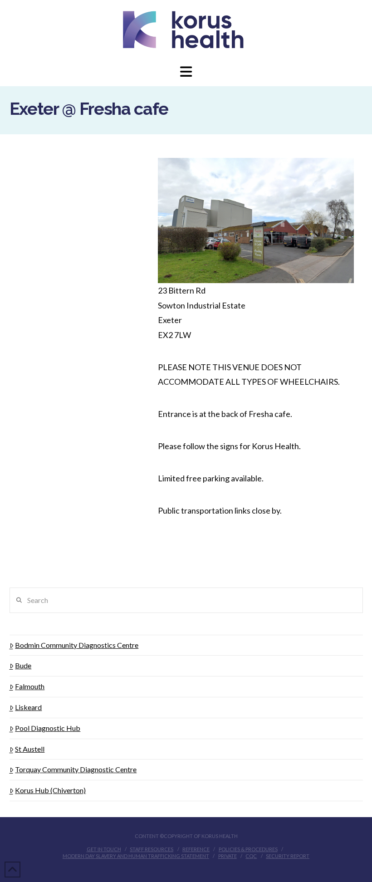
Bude (23, 665)
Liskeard (28, 707)
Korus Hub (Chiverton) (50, 790)
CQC (251, 856)
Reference (196, 849)
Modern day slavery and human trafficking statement (136, 856)
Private (227, 856)
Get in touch (104, 849)
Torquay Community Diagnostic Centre (76, 769)
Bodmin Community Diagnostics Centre (76, 645)
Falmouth (29, 686)
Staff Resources (151, 849)
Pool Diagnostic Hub (47, 728)
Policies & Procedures (248, 849)
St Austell (29, 749)
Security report (287, 856)
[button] (186, 71)
